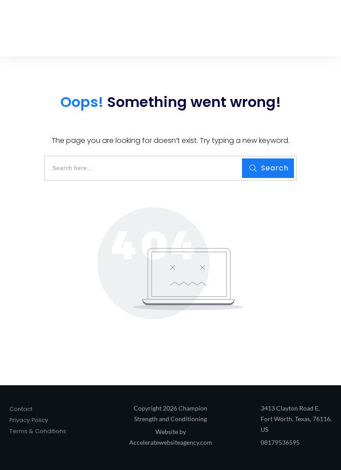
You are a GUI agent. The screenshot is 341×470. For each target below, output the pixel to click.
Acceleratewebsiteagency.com (170, 442)
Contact (20, 409)
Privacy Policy (28, 420)
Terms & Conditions (37, 431)
